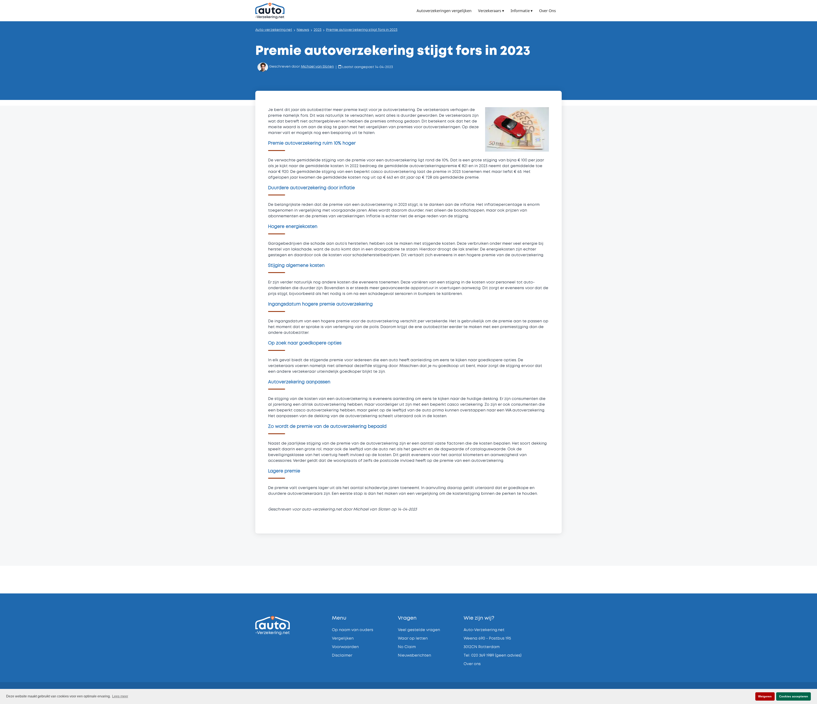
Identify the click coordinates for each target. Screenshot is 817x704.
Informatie (520, 10)
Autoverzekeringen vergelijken (444, 11)
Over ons (472, 664)
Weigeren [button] (765, 696)
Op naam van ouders (352, 630)
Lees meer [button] (120, 696)
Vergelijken (343, 638)
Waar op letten (413, 638)
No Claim (407, 647)
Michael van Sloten (317, 66)
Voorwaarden (345, 647)
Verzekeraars (489, 10)
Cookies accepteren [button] (793, 696)
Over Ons (547, 11)
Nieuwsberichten (414, 655)
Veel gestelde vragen (419, 630)
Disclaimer (342, 655)
